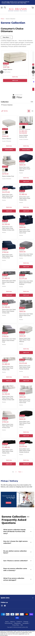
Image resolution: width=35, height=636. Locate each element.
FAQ (22, 625)
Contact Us (19, 621)
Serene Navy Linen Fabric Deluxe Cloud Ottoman (24, 168)
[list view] (32, 111)
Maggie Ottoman (7, 69)
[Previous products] (1, 72)
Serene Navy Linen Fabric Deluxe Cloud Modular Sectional (7, 196)
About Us (12, 621)
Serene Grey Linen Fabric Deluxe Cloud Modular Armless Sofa (9, 311)
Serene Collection (8, 105)
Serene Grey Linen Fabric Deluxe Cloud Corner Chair (26, 315)
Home (2, 18)
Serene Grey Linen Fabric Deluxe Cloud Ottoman (26, 254)
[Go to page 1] (13, 94)
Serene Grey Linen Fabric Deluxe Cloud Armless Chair (9, 340)
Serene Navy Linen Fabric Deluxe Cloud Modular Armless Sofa (8, 228)
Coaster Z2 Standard (6, 141)
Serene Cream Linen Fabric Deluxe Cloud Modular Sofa (7, 368)
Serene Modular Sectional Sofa (23, 136)
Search (7, 621)
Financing (26, 621)
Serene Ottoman (6, 138)
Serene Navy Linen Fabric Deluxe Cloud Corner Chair (24, 231)
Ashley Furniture (6, 72)
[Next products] (33, 72)
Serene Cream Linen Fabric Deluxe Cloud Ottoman (24, 340)
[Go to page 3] (16, 94)
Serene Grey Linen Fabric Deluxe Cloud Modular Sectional (26, 282)
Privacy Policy (15, 625)
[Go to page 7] (21, 94)
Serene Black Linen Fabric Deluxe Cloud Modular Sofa (7, 451)
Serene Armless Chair (8, 176)
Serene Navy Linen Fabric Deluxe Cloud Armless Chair (7, 256)
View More (6, 37)
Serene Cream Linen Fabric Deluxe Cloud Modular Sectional (24, 367)
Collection (5, 102)
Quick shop (15, 77)
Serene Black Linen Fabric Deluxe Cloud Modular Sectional (24, 450)
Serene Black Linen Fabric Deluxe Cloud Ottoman (24, 423)
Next (19, 472)
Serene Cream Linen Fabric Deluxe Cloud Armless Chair (7, 426)
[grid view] (29, 111)
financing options (14, 564)
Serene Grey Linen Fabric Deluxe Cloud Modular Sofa (9, 282)
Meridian (21, 173)
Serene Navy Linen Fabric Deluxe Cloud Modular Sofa (24, 198)
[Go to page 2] (14, 94)
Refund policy (17, 623)
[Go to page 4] (17, 94)
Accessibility (26, 623)
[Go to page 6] (20, 94)
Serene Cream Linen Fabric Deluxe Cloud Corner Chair (24, 401)
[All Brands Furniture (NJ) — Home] (17, 9)
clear (32, 101)
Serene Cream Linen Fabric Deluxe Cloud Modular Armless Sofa (8, 398)
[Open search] (4, 7)
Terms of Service (9, 623)
